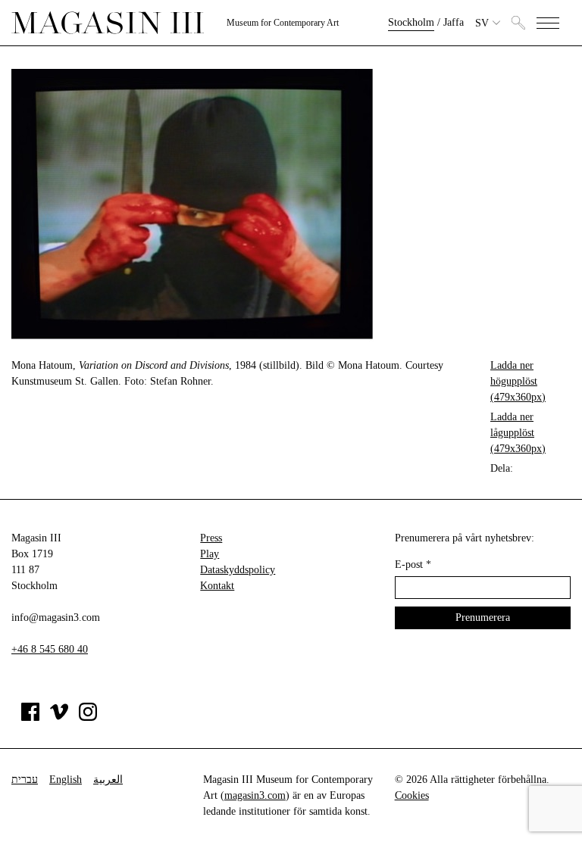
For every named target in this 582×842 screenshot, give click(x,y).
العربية (108, 779)
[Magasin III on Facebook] (30, 717)
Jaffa (453, 22)
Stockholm (411, 22)
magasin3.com (255, 795)
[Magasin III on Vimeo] (59, 717)
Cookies (412, 795)
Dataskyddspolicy (237, 569)
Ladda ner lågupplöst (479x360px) (518, 432)
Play (209, 554)
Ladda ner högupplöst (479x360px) (518, 381)
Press (211, 538)
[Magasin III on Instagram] (88, 717)
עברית (24, 779)
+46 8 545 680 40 (49, 649)
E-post (413, 564)
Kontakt (217, 585)
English (65, 779)
